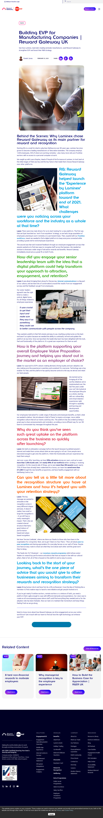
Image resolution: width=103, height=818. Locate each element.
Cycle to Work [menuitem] (58, 743)
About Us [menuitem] (74, 736)
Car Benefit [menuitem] (57, 749)
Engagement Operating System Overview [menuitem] (41, 742)
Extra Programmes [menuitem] (60, 778)
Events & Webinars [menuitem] (94, 740)
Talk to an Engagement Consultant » (51, 624)
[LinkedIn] (7, 786)
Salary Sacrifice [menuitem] (58, 790)
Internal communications (67, 281)
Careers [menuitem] (73, 768)
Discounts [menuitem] (57, 760)
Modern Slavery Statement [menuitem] (75, 772)
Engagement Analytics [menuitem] (40, 771)
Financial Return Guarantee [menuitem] (76, 751)
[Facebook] (10, 786)
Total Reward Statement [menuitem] (40, 760)
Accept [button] (51, 814)
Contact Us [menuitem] (74, 761)
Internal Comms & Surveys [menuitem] (41, 754)
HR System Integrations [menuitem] (40, 765)
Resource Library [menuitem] (93, 736)
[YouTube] (17, 786)
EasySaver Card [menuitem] (58, 763)
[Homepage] (12, 9)
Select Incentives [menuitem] (59, 787)
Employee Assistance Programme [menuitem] (57, 796)
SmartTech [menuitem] (57, 740)
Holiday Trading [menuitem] (58, 746)
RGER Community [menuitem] (76, 755)
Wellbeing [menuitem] (57, 773)
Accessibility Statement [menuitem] (92, 766)
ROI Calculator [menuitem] (92, 758)
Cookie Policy (69, 810)
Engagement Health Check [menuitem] (94, 754)
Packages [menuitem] (74, 746)
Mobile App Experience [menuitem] (39, 749)
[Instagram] (14, 786)
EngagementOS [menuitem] (41, 736)
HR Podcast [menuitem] (91, 746)
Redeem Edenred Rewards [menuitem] (93, 771)
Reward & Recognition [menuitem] (58, 769)
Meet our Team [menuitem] (75, 740)
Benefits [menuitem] (56, 736)
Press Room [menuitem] (74, 758)
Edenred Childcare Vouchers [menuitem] (59, 754)
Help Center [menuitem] (91, 761)
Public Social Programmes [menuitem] (57, 782)
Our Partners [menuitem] (75, 743)
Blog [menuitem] (89, 743)
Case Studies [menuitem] (92, 749)
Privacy (59, 810)
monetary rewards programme (54, 553)
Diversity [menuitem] (73, 765)
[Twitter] (3, 786)
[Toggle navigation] (99, 9)
